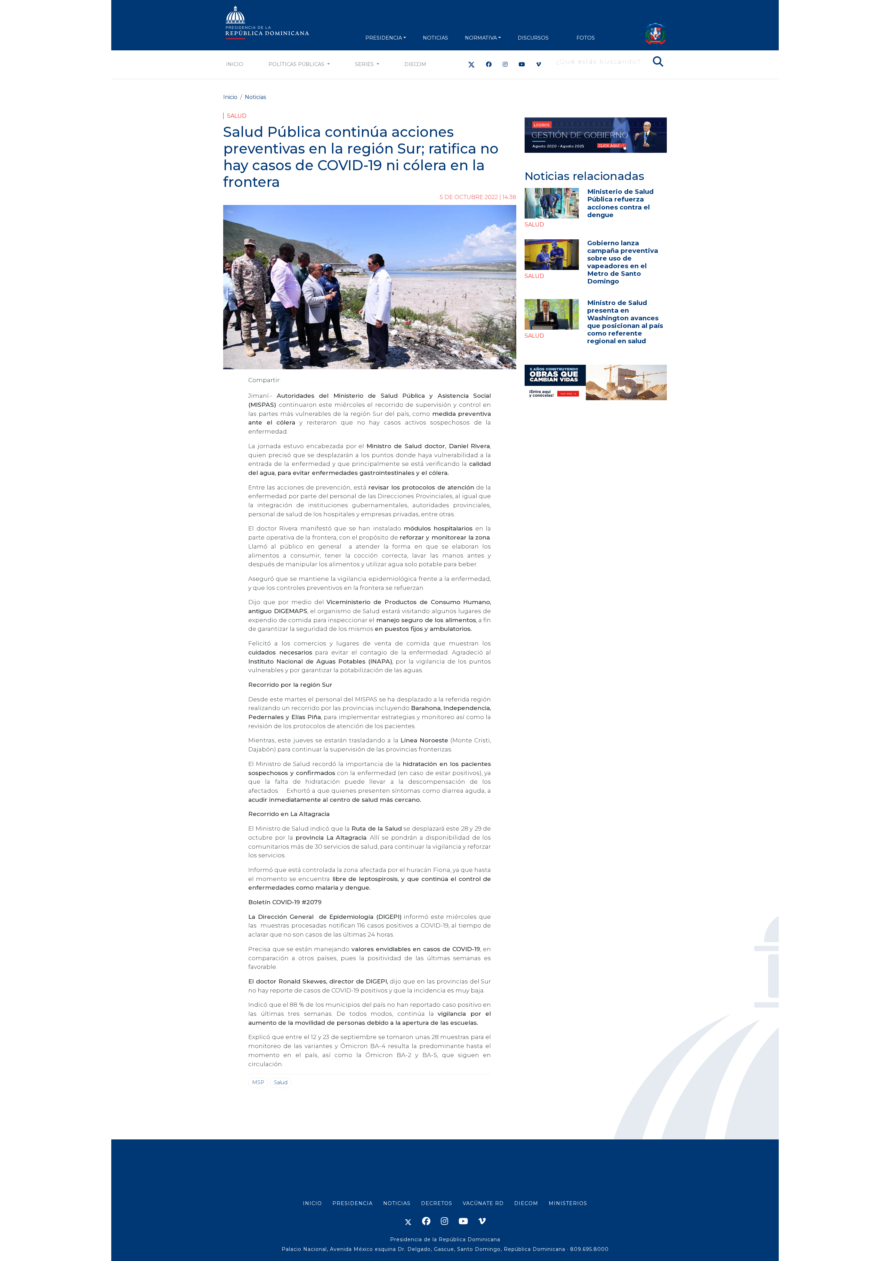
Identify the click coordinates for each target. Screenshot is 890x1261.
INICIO (312, 1203)
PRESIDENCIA (383, 38)
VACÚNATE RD (483, 1203)
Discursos (533, 38)
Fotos (585, 38)
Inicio (234, 64)
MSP (258, 1082)
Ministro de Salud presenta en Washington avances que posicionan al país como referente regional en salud (625, 322)
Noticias (255, 97)
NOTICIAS (435, 38)
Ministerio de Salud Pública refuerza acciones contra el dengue (620, 203)
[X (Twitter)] (471, 64)
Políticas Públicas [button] (297, 64)
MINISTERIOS (568, 1203)
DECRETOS (436, 1203)
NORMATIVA (481, 38)
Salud (236, 116)
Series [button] (365, 64)
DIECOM (415, 64)
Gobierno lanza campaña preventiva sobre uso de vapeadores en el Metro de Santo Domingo (622, 262)
